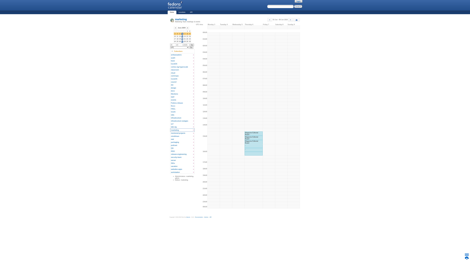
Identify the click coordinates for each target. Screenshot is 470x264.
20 (182, 39)
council (173, 82)
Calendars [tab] (178, 51)
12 (180, 36)
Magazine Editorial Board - (251, 133)
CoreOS (174, 79)
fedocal (188, 217)
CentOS (174, 64)
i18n (172, 115)
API (191, 12)
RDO (173, 151)
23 (190, 39)
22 (187, 39)
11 (177, 36)
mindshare (175, 136)
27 (182, 41)
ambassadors (176, 55)
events (173, 100)
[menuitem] (182, 54)
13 (182, 36)
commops (175, 76)
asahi (173, 58)
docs (173, 91)
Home (172, 12)
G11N (173, 112)
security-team (176, 157)
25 (177, 41)
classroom (175, 70)
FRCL (173, 109)
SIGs (173, 163)
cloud (173, 73)
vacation (174, 166)
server (173, 160)
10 (175, 36)
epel (172, 97)
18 (177, 39)
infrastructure (176, 118)
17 (175, 39)
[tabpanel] (182, 113)
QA (172, 148)
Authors (206, 217)
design (173, 88)
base (173, 61)
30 (190, 41)
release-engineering (179, 154)
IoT (172, 124)
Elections (174, 94)
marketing (181, 19)
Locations (182, 12)
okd (172, 139)
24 (175, 41)
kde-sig (174, 127)
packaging (175, 142)
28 (185, 41)
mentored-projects (178, 133)
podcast (174, 145)
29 (187, 41)
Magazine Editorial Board (251, 142)
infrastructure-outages (179, 121)
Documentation (199, 217)
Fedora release (177, 103)
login (298, 1)
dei (172, 85)
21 (185, 39)
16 (190, 36)
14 (185, 36)
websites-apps (176, 169)
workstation (175, 172)
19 (180, 39)
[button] (269, 20)
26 (180, 41)
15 (187, 36)
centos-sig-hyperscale (179, 67)
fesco (173, 106)
